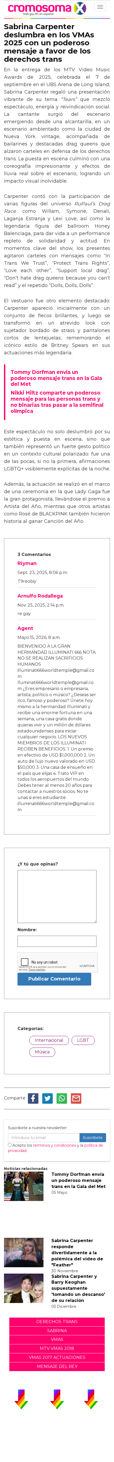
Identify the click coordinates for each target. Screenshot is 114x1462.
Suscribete (93, 1137)
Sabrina (57, 1330)
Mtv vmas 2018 (57, 1348)
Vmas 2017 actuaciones (57, 1357)
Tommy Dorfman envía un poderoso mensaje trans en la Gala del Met (78, 1180)
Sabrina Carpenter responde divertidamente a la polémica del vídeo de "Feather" (77, 1252)
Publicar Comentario (54, 979)
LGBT (83, 1040)
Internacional (49, 1040)
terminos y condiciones (54, 1145)
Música (42, 1051)
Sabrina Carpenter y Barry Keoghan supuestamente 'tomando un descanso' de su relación (78, 1288)
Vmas (57, 1339)
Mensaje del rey (57, 1366)
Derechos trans (57, 1321)
